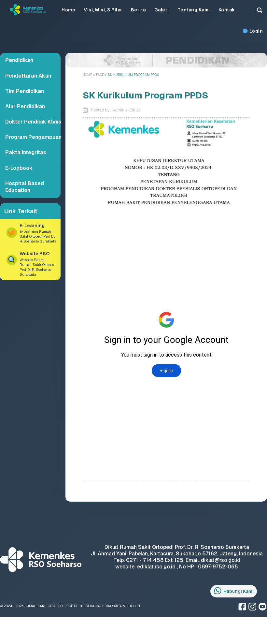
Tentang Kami (193, 10)
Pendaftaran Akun (28, 75)
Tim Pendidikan (24, 91)
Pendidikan (19, 60)
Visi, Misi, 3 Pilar (103, 10)
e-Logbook (19, 168)
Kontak (226, 10)
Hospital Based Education (24, 187)
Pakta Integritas (25, 152)
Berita (138, 10)
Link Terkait (20, 211)
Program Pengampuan (33, 137)
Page (100, 75)
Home (68, 10)
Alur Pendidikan (25, 106)
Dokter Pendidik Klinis (33, 121)
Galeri (161, 10)
